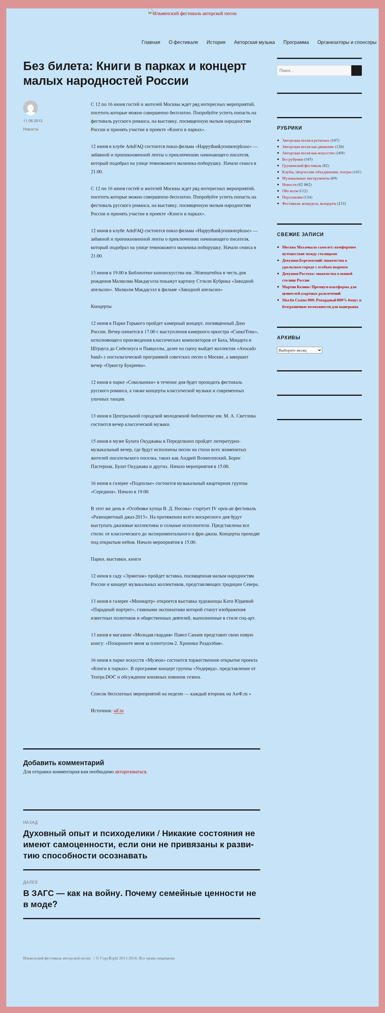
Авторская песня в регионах (306, 140)
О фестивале (183, 41)
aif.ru (119, 710)
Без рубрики (292, 159)
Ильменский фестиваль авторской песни (57, 958)
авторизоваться (130, 771)
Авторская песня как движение (308, 146)
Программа (296, 41)
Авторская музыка (254, 41)
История (216, 41)
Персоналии (292, 197)
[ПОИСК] (356, 70)
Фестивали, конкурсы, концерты (309, 203)
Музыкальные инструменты (306, 178)
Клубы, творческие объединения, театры (317, 171)
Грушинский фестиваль (302, 165)
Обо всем (290, 190)
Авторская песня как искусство (308, 152)
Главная (151, 41)
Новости (30, 129)
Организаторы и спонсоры (347, 41)
